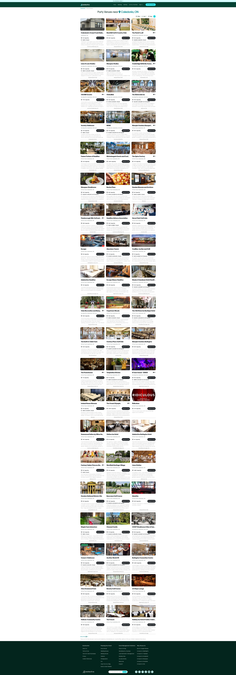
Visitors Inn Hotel (112, 434)
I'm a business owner (117, 1)
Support (121, 664)
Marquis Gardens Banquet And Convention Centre (150, 125)
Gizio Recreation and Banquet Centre (94, 311)
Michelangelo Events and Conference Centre (123, 156)
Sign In (141, 4)
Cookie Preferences (87, 658)
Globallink (110, 95)
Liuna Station (136, 465)
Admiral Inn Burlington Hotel (142, 434)
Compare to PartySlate (142, 661)
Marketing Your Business (124, 651)
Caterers (103, 656)
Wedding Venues (104, 651)
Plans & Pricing (122, 648)
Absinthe (135, 496)
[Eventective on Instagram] (139, 672)
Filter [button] (138, 16)
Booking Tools (122, 656)
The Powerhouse (87, 372)
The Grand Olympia (113, 403)
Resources (121, 661)
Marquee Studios (113, 64)
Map (151, 16)
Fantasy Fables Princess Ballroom (93, 465)
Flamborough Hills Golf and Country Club (95, 218)
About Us (85, 648)
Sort (144, 16)
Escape (83, 249)
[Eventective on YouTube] (149, 672)
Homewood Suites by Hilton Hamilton (94, 434)
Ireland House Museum (89, 403)
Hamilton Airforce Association (117, 218)
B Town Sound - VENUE (140, 372)
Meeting (125, 4)
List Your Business (133, 4)
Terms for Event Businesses (89, 653)
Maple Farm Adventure (89, 527)
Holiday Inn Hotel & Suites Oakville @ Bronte (147, 620)
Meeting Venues (104, 653)
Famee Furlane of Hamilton (90, 156)
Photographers (104, 658)
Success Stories (122, 658)
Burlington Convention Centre (142, 558)
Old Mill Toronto (86, 95)
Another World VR (113, 558)
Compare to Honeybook (142, 656)
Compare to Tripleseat (142, 653)
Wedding (120, 4)
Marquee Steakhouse (88, 187)
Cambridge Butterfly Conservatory (144, 64)
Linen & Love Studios (88, 64)
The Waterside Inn (138, 95)
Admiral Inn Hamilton (88, 280)
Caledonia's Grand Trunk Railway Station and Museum (100, 33)
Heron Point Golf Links (139, 218)
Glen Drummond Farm (88, 589)
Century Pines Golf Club (115, 342)
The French (110, 620)
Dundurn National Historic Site (91, 496)
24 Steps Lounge (138, 589)
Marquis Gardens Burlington (142, 342)
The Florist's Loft (137, 33)
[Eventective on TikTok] (146, 672)
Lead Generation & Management (126, 653)
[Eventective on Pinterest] (142, 672)
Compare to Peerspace (142, 658)
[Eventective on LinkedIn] (152, 672)
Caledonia (82, 8)
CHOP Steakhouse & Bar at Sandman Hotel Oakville (150, 527)
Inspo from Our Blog (105, 664)
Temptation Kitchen (113, 372)
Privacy (84, 656)
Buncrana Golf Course (114, 496)
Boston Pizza (111, 187)
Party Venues (104, 648)
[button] (154, 16)
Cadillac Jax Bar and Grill (141, 249)
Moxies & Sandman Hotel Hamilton (144, 280)
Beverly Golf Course (114, 589)
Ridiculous (135, 403)
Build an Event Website (106, 666)
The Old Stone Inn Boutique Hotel (143, 311)
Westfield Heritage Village (116, 465)
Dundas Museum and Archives (142, 187)
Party (115, 4)
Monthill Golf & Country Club (117, 33)
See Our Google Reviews (142, 648)
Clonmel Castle (112, 527)
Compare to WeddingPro (143, 651)
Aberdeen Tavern (113, 249)
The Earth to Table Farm (89, 342)
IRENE (109, 125)
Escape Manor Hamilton (115, 280)
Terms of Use (86, 651)
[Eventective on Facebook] (136, 672)
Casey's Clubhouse (88, 558)
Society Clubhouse (87, 125)
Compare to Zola (141, 664)
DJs (101, 661)
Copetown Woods (113, 311)
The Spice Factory (138, 156)
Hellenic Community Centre (90, 620)
